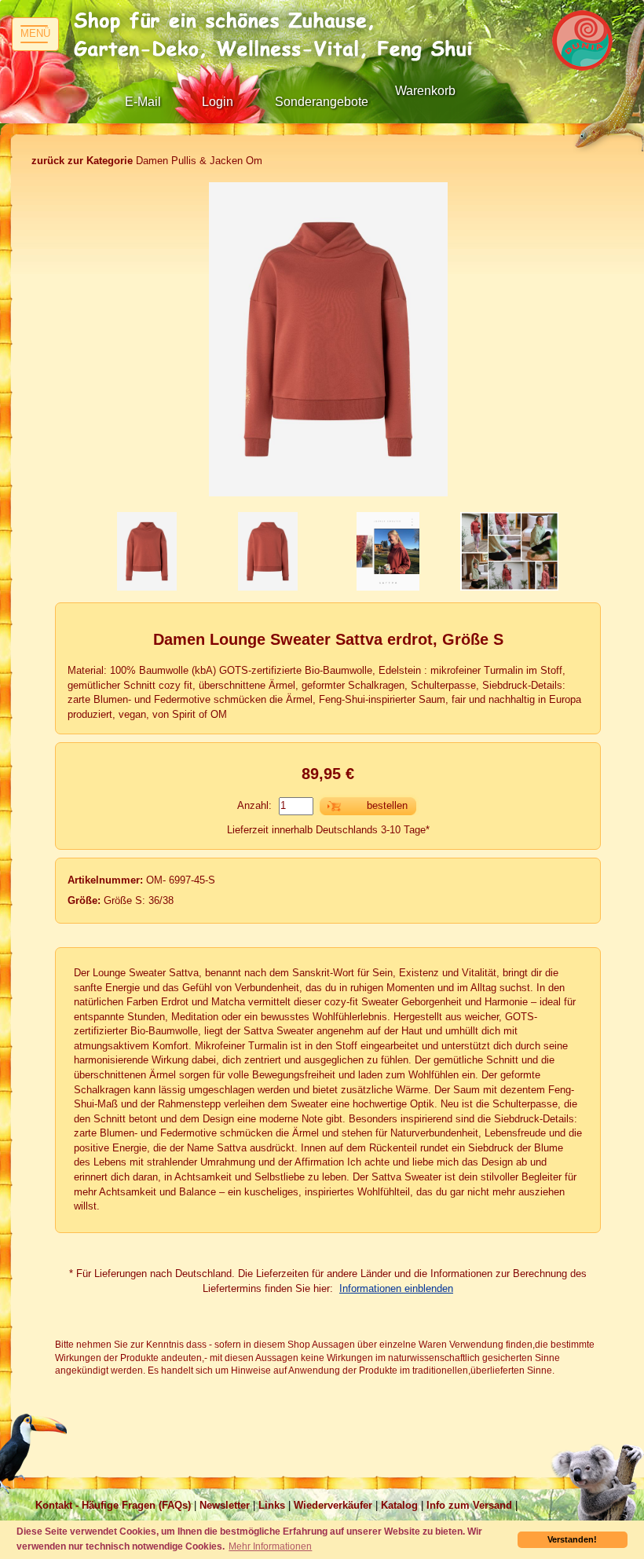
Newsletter (224, 1505)
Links (271, 1505)
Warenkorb (425, 90)
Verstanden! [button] (572, 1539)
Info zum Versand (469, 1505)
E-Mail (143, 101)
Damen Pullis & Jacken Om (146, 161)
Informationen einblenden (396, 1288)
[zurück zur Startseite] (279, 35)
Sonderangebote (321, 101)
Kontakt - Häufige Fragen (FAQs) (113, 1505)
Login (217, 101)
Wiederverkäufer (333, 1505)
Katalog (399, 1505)
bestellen (387, 805)
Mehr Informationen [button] (270, 1546)
